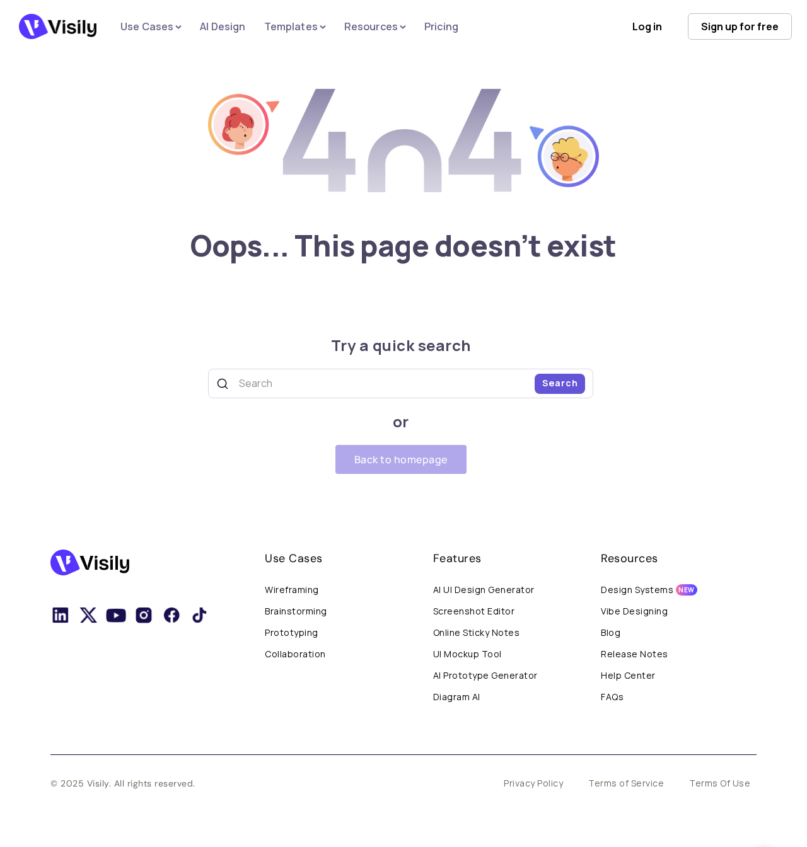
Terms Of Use (719, 783)
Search (560, 383)
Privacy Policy (533, 783)
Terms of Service (626, 783)
